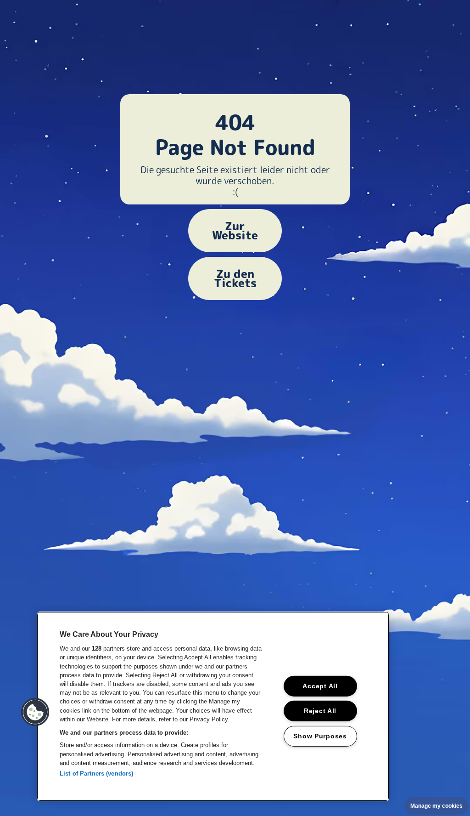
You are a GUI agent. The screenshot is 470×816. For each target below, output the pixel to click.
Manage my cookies (436, 806)
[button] (35, 712)
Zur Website (235, 230)
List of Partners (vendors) (96, 773)
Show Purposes (320, 736)
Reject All (320, 710)
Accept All (319, 686)
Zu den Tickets (235, 278)
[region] (213, 706)
